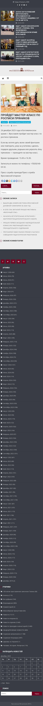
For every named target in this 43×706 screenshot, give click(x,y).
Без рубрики (7, 599)
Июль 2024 (7, 369)
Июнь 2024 (7, 373)
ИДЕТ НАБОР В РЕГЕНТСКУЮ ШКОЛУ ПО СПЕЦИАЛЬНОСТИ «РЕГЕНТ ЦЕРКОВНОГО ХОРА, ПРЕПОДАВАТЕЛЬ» (27, 55)
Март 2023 (7, 430)
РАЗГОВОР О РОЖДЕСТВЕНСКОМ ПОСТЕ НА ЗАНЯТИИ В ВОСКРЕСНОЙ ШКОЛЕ (38, 186)
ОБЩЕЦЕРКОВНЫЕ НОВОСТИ (13, 630)
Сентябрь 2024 (8, 361)
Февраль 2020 (8, 573)
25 (3, 678)
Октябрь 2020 (8, 542)
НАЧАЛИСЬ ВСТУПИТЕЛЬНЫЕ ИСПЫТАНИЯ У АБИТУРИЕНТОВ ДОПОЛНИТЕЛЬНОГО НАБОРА (20, 217)
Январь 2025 (7, 346)
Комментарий (8, 607)
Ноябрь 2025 (7, 307)
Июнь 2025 (7, 326)
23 (32, 674)
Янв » (8, 683)
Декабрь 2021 (8, 488)
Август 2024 (7, 365)
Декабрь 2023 (8, 396)
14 (21, 671)
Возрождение (8, 603)
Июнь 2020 (7, 558)
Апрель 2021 (7, 519)
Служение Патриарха (10, 638)
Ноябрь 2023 (7, 400)
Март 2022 (7, 477)
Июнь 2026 (7, 280)
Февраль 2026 (8, 295)
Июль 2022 (7, 461)
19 (9, 674)
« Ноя (3, 683)
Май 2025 (6, 330)
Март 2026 (7, 292)
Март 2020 (7, 569)
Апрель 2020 (7, 565)
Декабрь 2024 (8, 349)
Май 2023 (6, 423)
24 (38, 674)
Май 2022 (6, 469)
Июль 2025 (7, 322)
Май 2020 (6, 562)
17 (38, 671)
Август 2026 (7, 272)
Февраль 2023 (8, 434)
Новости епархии (9, 618)
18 (3, 674)
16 (32, 671)
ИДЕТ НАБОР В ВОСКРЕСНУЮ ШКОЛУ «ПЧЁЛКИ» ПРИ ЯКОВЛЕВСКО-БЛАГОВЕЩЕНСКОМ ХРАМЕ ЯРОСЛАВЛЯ (27, 30)
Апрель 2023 (7, 427)
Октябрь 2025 (8, 311)
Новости (4, 122)
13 (15, 671)
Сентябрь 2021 (8, 500)
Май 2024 (6, 376)
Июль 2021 (7, 508)
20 (15, 674)
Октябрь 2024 (8, 357)
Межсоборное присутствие (13, 611)
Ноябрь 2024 (7, 353)
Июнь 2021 (7, 511)
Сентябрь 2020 (8, 546)
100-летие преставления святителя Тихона (18, 591)
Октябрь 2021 (8, 496)
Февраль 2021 (8, 527)
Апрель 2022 (7, 473)
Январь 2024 (7, 392)
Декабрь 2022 (8, 442)
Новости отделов (9, 622)
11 (3, 671)
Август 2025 (7, 319)
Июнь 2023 (7, 419)
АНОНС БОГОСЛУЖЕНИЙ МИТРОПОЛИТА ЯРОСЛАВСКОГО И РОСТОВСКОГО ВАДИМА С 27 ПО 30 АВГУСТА (27, 16)
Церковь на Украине (10, 642)
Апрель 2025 (7, 334)
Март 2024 (7, 384)
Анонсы (6, 595)
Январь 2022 (7, 484)
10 (38, 667)
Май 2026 (6, 284)
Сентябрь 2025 (8, 315)
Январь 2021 (7, 531)
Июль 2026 (7, 276)
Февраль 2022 (8, 481)
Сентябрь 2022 (8, 454)
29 (26, 678)
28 (21, 678)
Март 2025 (7, 338)
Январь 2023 (7, 438)
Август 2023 (7, 411)
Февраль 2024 (8, 388)
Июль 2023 (7, 415)
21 (21, 674)
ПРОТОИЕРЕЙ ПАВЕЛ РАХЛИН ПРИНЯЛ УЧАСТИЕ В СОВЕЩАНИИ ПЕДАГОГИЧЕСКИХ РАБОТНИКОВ (21, 233)
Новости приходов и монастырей (20, 122)
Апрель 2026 (7, 288)
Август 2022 (7, 457)
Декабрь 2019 (8, 581)
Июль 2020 (7, 554)
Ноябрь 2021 (7, 492)
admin (15, 126)
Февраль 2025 (8, 342)
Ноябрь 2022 (7, 446)
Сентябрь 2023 (8, 407)
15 (26, 671)
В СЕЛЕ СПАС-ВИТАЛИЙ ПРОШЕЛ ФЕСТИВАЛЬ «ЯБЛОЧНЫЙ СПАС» (19, 211)
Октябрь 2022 (8, 450)
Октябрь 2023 (8, 403)
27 (15, 678)
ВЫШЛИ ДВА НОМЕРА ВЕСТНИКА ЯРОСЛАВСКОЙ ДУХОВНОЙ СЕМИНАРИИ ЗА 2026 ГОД (20, 204)
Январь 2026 (7, 299)
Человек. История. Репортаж (13, 645)
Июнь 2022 (7, 465)
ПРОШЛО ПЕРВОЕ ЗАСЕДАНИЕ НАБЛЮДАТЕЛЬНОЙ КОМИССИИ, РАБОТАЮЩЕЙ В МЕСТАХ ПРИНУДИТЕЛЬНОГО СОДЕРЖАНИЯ (21, 225)
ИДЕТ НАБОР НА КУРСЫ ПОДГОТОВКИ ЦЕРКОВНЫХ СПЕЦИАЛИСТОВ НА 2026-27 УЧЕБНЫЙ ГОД (27, 43)
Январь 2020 (7, 577)
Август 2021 (7, 504)
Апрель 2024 (7, 380)
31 (38, 678)
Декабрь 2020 (8, 535)
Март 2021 (7, 523)
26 (9, 678)
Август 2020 (7, 550)
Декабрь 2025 (8, 303)
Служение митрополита (11, 634)
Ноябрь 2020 (7, 538)
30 (32, 678)
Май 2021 (6, 515)
